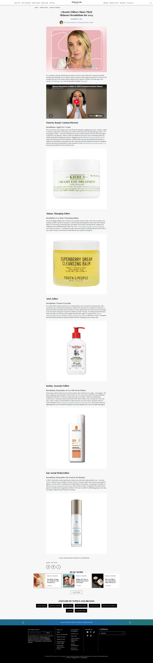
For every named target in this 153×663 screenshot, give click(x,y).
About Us (59, 629)
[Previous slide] (23, 622)
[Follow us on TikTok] (94, 632)
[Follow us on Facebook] (91, 632)
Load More (76, 592)
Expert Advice (36, 3)
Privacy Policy (61, 637)
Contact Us (74, 633)
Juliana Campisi (67, 558)
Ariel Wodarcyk (85, 558)
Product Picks (113, 3)
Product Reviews (55, 7)
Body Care (45, 3)
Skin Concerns (26, 3)
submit (48, 633)
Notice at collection (74, 648)
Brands (106, 3)
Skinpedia (123, 3)
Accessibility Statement (75, 630)
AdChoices (74, 657)
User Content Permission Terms (75, 640)
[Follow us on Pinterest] (87, 636)
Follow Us (130, 3)
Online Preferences (75, 644)
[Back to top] (149, 659)
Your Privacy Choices (61, 642)
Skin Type (17, 3)
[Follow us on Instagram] (91, 636)
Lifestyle (52, 3)
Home (36, 7)
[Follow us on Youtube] (87, 632)
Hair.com (74, 636)
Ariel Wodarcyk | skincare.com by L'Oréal (80, 22)
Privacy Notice (38, 641)
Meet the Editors (62, 634)
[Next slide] (130, 622)
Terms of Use (43, 637)
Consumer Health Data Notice (60, 647)
